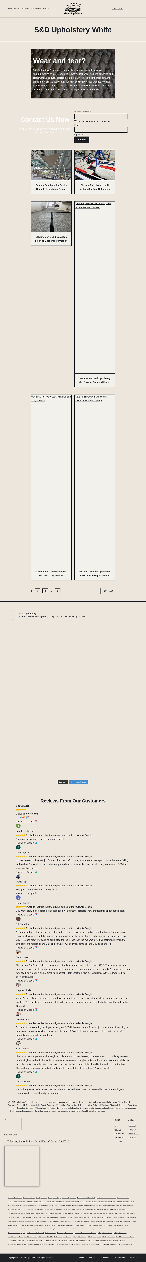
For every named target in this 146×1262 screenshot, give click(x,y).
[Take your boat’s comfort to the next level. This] (32, 696)
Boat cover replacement (72, 1201)
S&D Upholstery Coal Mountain (62, 1236)
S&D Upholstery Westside (78, 1244)
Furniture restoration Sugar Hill (35, 1233)
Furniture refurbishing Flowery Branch (47, 1229)
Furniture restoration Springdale (16, 1233)
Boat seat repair (88, 1213)
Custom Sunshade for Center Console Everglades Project (51, 187)
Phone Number (82, 111)
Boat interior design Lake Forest (93, 1205)
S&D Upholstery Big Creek (15, 1236)
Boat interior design (77, 1205)
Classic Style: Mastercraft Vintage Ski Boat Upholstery (95, 187)
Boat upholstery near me (15, 1217)
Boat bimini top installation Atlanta (86, 1197)
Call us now (41, 128)
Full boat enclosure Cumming (83, 1225)
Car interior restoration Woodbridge (115, 1217)
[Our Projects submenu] (29, 8)
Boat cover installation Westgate (55, 1201)
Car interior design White (66, 1217)
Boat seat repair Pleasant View (117, 1213)
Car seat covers (44, 1221)
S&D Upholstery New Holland (66, 1240)
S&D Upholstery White (93, 1244)
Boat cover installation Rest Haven (35, 1201)
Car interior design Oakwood (50, 1217)
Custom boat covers (13, 1225)
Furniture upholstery (50, 1233)
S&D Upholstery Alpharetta (105, 1233)
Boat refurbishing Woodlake (15, 1213)
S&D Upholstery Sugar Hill (31, 1244)
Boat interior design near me (111, 1205)
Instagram (132, 1130)
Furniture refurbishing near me (90, 1229)
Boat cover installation (123, 1197)
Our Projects (25, 9)
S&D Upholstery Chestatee (45, 1236)
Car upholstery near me (129, 1221)
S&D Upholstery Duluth (94, 1236)
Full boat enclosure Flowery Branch (102, 1225)
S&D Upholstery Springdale (15, 1244)
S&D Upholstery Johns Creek (16, 1240)
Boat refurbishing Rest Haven (118, 1209)
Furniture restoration (105, 1229)
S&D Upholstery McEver (49, 1240)
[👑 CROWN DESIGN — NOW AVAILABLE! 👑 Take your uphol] (15, 643)
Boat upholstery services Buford (32, 1217)
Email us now (25, 128)
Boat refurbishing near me (101, 1209)
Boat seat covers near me (56, 1213)
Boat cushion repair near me (45, 1205)
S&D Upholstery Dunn (108, 1236)
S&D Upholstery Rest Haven (117, 1240)
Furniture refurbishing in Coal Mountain (70, 1229)
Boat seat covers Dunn (41, 1213)
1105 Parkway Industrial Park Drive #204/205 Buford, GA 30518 (36, 1141)
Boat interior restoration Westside (56, 1209)
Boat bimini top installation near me (106, 1197)
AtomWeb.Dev (59, 1258)
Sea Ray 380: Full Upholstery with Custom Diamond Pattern (94, 380)
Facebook (132, 1126)
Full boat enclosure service (15, 1229)
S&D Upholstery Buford (30, 1236)
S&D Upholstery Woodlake (125, 1244)
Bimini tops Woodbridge (54, 1197)
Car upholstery (85, 1221)
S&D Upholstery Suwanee (47, 1244)
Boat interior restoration (126, 1205)
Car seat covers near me (57, 1221)
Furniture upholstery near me (65, 1233)
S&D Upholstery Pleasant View (99, 1240)
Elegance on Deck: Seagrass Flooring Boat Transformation (51, 239)
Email (77, 125)
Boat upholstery (131, 1213)
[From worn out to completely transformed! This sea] (64, 690)
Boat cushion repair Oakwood (63, 1205)
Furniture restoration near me (121, 1229)
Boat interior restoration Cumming (17, 1209)
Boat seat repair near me (100, 1213)
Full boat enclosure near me (120, 1225)
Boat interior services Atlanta (74, 1209)
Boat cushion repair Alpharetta (28, 1205)
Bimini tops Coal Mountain (15, 1197)
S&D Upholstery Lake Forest (34, 1240)
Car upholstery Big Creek (98, 1221)
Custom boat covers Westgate (65, 1225)
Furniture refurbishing (30, 1229)
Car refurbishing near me (32, 1221)
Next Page (108, 591)
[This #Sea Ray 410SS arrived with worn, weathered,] (48, 700)
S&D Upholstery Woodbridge (108, 1244)
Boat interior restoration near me (37, 1209)
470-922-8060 (117, 9)
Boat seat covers (29, 1213)
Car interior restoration (80, 1217)
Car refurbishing (131, 1217)
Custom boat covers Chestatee (29, 1225)
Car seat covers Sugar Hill (72, 1221)
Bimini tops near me (41, 1197)
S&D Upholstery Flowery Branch (125, 1236)
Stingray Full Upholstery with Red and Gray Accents (51, 573)
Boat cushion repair (13, 1205)
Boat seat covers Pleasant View (73, 1213)
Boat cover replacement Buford (88, 1201)
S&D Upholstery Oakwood (82, 1240)
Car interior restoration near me (96, 1217)
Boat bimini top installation (69, 1197)
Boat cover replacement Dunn (106, 1201)
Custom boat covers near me (47, 1225)
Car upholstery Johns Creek (114, 1221)
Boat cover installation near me (16, 1201)
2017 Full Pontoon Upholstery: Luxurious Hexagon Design (94, 573)
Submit (82, 139)
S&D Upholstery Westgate (63, 1244)
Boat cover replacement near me (125, 1201)
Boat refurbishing (88, 1209)
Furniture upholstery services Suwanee (85, 1233)
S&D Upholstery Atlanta (120, 1233)
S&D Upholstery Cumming (80, 1236)
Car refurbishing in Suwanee (16, 1221)
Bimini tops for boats (29, 1197)
